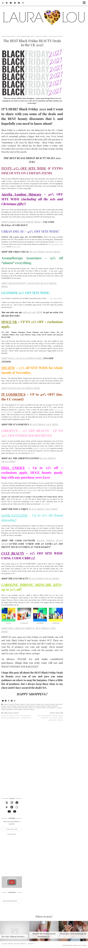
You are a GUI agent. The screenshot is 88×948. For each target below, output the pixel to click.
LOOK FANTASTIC (14, 515)
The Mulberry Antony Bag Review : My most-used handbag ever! (50, 716)
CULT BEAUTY (12, 553)
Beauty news (41, 36)
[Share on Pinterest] (11, 701)
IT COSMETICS (13, 394)
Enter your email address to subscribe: (11, 823)
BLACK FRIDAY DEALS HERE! (44, 251)
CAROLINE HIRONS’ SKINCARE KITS (31, 584)
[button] (85, 3)
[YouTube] (11, 3)
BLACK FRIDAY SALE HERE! (43, 508)
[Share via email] (2, 701)
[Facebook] (15, 3)
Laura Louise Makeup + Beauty (20, 943)
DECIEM (8, 368)
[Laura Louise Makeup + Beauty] (44, 16)
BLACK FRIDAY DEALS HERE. (44, 578)
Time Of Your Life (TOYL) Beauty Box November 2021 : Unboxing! (16, 715)
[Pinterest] (7, 3)
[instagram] (12, 802)
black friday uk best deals (23, 709)
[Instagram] (3, 3)
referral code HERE (33, 312)
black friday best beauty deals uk (21, 708)
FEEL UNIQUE (13, 468)
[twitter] (6, 802)
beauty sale (25, 704)
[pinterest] (11, 807)
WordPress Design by (75, 945)
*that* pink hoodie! (56, 298)
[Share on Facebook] (5, 701)
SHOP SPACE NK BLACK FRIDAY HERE (21, 358)
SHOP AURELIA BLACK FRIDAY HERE (21, 221)
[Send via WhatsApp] (14, 701)
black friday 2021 (37, 704)
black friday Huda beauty (46, 708)
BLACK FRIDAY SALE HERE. (44, 424)
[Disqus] (32, 756)
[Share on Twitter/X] (8, 701)
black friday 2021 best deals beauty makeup (24, 706)
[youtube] (9, 811)
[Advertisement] (19, 856)
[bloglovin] (6, 807)
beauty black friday (12, 704)
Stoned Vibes (16, 247)
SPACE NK (9, 322)
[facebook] (17, 802)
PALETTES (58, 242)
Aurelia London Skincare (21, 194)
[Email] (19, 3)
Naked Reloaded (53, 244)
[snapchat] (17, 807)
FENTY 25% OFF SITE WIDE (23, 168)
